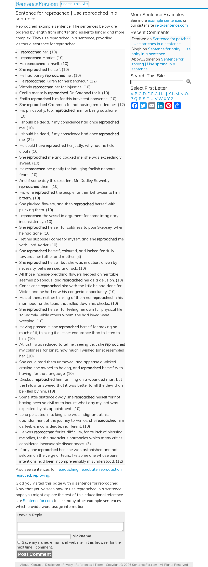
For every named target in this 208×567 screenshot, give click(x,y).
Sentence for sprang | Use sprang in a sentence (157, 64)
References (83, 565)
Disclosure (52, 565)
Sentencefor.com (38, 500)
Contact (37, 565)
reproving (41, 475)
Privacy (67, 565)
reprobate (89, 469)
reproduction (110, 469)
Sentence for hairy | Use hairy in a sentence (161, 51)
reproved (23, 475)
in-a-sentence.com (171, 25)
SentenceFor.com (37, 4)
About (24, 565)
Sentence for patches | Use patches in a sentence (161, 41)
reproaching (68, 469)
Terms (99, 565)
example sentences (165, 20)
